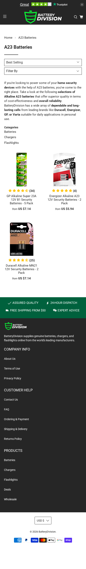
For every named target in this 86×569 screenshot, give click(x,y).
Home (8, 37)
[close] (82, 5)
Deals (7, 489)
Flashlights (11, 143)
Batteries (10, 132)
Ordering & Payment (16, 419)
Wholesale (10, 499)
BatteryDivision (47, 531)
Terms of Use (12, 368)
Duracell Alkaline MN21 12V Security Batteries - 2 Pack (21, 269)
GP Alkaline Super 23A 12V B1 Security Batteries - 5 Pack (21, 199)
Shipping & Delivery (15, 429)
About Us (9, 358)
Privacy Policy (12, 378)
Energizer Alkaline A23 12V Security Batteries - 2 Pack (64, 199)
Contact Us (11, 399)
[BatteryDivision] (43, 17)
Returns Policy (13, 438)
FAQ (6, 409)
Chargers (10, 137)
